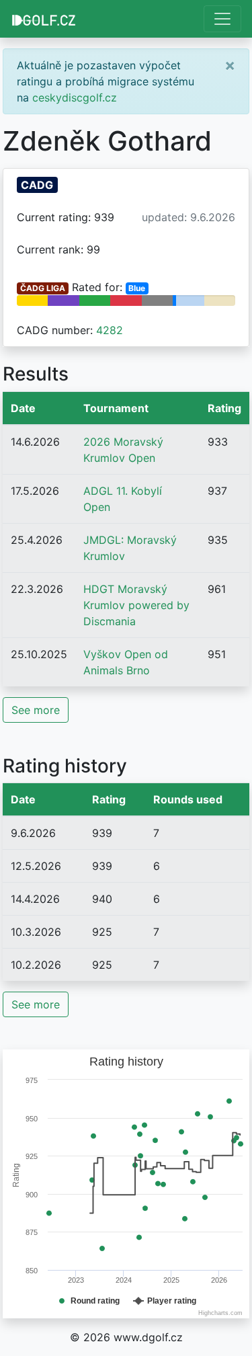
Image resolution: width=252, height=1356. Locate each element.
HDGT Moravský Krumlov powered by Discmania (136, 605)
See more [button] (35, 710)
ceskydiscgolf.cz (74, 97)
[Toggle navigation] (222, 18)
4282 (109, 330)
